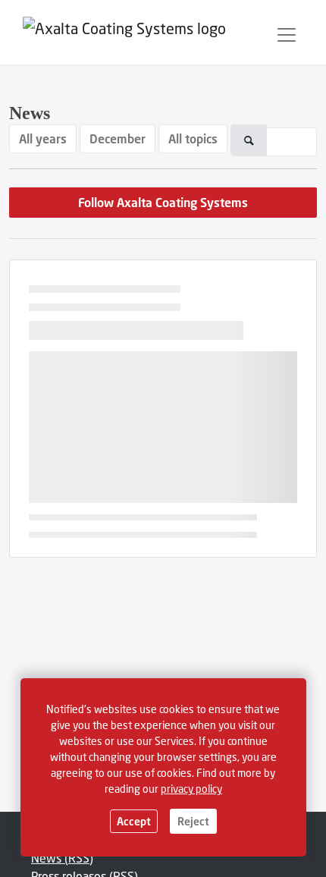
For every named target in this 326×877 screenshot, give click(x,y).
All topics (193, 138)
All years (43, 138)
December (117, 138)
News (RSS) (62, 857)
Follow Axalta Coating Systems (163, 202)
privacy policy (191, 788)
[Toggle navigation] (286, 34)
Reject (193, 821)
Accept (134, 821)
